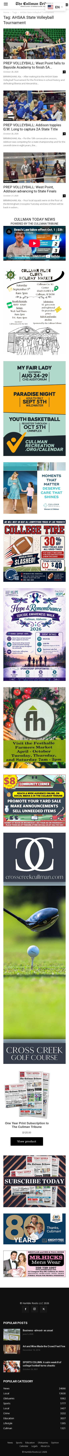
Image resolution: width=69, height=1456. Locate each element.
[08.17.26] (34, 408)
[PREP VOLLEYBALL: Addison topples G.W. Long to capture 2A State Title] (34, 106)
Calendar (24, 1446)
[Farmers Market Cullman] (34, 727)
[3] (34, 487)
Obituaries (43, 1442)
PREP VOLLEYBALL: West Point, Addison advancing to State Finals (29, 189)
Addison (8, 119)
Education (30, 1442)
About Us (45, 1446)
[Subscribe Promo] (34, 1181)
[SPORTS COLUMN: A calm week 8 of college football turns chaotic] (11, 1366)
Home (6, 12)
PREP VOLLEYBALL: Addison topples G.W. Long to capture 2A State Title (32, 127)
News (10, 1442)
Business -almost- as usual (38, 1330)
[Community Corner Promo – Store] (34, 800)
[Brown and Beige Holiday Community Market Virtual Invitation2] (34, 310)
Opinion (55, 1442)
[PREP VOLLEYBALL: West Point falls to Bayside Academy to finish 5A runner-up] (34, 44)
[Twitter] (43, 1309)
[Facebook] (25, 1309)
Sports (19, 1442)
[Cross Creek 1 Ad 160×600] (34, 948)
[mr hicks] (34, 1263)
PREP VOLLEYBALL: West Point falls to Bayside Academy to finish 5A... (34, 65)
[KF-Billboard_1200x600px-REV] (34, 1228)
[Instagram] (34, 1309)
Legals (34, 1446)
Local (6, 57)
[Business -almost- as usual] (11, 1334)
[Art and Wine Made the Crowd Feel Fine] (11, 1349)
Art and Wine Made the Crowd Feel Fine (44, 1346)
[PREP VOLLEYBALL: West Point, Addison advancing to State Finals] (34, 167)
